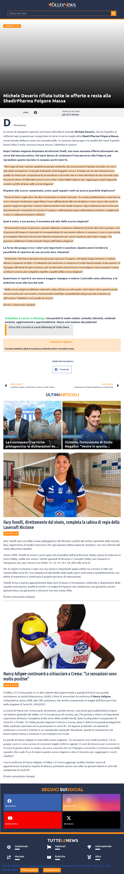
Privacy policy (29, 870)
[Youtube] (10, 818)
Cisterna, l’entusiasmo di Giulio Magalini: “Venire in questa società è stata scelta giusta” (89, 446)
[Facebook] (9, 801)
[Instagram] (68, 800)
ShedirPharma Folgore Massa (58, 348)
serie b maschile (32, 348)
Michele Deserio (13, 348)
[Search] (113, 13)
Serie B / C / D (12, 26)
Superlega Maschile (72, 436)
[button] (35, 112)
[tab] (23, 847)
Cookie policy (52, 870)
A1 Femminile (9, 436)
